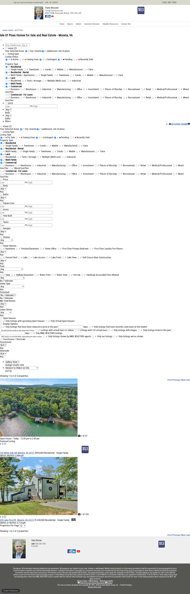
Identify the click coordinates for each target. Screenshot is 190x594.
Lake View (71, 257)
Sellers (78, 24)
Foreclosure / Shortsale (14, 339)
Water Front (44, 274)
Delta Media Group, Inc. (110, 585)
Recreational (133, 89)
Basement (9, 248)
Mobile (59, 69)
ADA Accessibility (106, 581)
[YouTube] (52, 17)
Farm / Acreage (33, 80)
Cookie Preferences (10, 591)
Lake (24, 257)
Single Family (15, 69)
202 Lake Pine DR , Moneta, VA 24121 (17, 520)
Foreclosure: (6, 342)
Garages (7, 228)
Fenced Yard (10, 257)
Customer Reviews (91, 24)
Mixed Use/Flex (20, 168)
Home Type (5, 283)
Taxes (6, 222)
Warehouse (30, 89)
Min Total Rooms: (8, 300)
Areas (7, 126)
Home (61, 24)
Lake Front (55, 257)
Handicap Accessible (95, 274)
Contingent (49, 59)
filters (8, 121)
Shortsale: (5, 350)
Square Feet (8, 203)
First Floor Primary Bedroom (74, 248)
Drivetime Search (179, 124)
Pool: (2, 266)
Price (5, 179)
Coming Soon (30, 59)
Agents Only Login (94, 587)
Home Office (50, 248)
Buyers (70, 24)
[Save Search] (189, 124)
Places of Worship (112, 89)
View (7, 274)
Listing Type (8, 131)
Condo (47, 69)
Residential (15, 80)
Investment (92, 89)
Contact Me (126, 24)
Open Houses (9, 318)
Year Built (7, 215)
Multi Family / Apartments (21, 75)
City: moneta (34, 51)
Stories (6, 237)
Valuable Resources (110, 24)
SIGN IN (55, 2)
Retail (147, 89)
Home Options (9, 245)
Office (78, 89)
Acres (6, 209)
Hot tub (76, 274)
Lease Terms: (6, 309)
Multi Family (10, 151)
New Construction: (103, 257)
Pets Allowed (113, 274)
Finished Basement (29, 248)
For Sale (9, 137)
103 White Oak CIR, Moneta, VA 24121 (17, 453)
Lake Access (38, 257)
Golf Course (87, 257)
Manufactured (75, 69)
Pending (66, 59)
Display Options (10, 323)
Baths (6, 194)
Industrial (75, 80)
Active (13, 59)
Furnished (4, 292)
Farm (89, 69)
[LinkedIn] (49, 17)
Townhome (33, 69)
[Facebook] (46, 17)
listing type (13, 53)
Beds (5, 185)
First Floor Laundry (102, 248)
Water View (61, 274)
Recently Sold (84, 59)
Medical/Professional (166, 89)
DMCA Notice (93, 581)
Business (14, 89)
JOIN (46, 2)
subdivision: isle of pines (57, 51)
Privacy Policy (82, 581)
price (10, 103)
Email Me (34, 546)
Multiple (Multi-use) (55, 80)
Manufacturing (63, 89)
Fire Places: (117, 248)
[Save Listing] (5, 444)
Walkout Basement (24, 274)
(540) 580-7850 (40, 544)
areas (12, 48)
